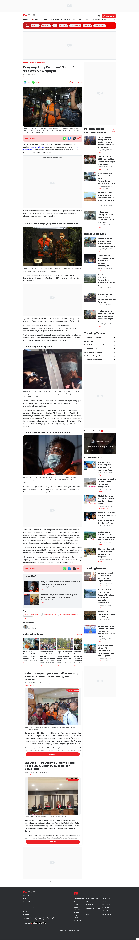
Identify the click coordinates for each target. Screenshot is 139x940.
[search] (99, 16)
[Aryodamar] (25, 627)
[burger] (114, 20)
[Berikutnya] (83, 743)
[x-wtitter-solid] (74, 138)
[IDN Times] (29, 15)
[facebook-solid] (69, 138)
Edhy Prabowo (38, 147)
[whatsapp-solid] (64, 138)
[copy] (79, 138)
